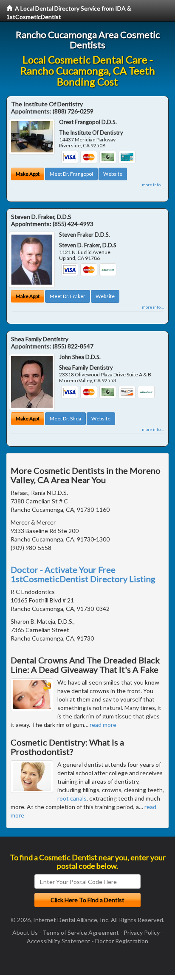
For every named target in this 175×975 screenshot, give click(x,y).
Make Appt (28, 174)
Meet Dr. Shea (65, 418)
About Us (25, 932)
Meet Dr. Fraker (67, 296)
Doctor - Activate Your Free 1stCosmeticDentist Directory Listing (83, 574)
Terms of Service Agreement (80, 932)
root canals (72, 798)
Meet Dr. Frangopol (71, 174)
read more (103, 724)
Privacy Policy (142, 932)
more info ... (153, 184)
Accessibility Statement (58, 941)
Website (112, 174)
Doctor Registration (121, 941)
